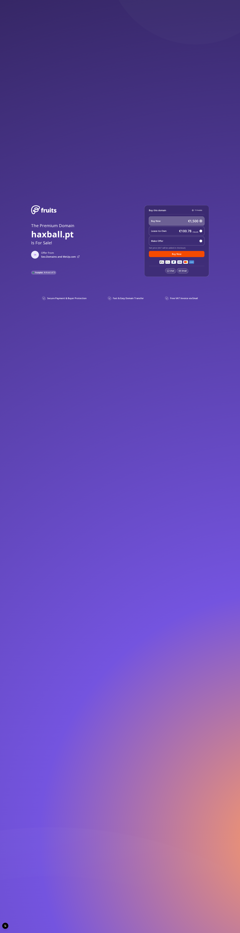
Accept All (27, 924)
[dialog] (33, 916)
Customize (55, 924)
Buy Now (176, 254)
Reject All (12, 924)
